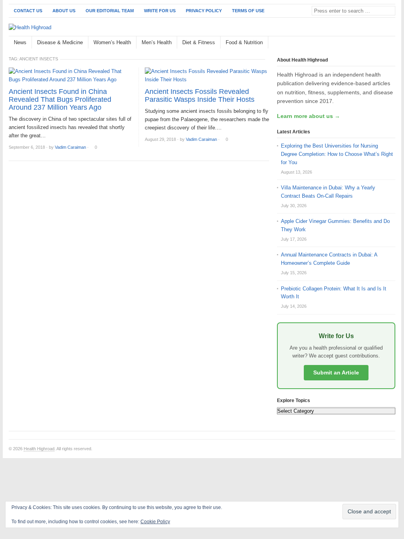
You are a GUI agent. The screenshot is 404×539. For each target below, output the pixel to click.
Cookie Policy (155, 521)
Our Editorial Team (110, 10)
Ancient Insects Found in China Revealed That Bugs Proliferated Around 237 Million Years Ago (60, 99)
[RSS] (391, 43)
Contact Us (28, 10)
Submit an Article (336, 372)
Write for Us (160, 10)
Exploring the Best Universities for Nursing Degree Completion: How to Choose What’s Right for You (337, 154)
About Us (63, 10)
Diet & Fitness (198, 42)
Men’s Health (157, 42)
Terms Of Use (248, 10)
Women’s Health (112, 42)
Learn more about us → (308, 116)
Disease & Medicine (60, 42)
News (20, 42)
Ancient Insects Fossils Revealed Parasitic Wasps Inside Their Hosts (199, 95)
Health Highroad (39, 448)
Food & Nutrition (244, 42)
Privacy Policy (204, 10)
